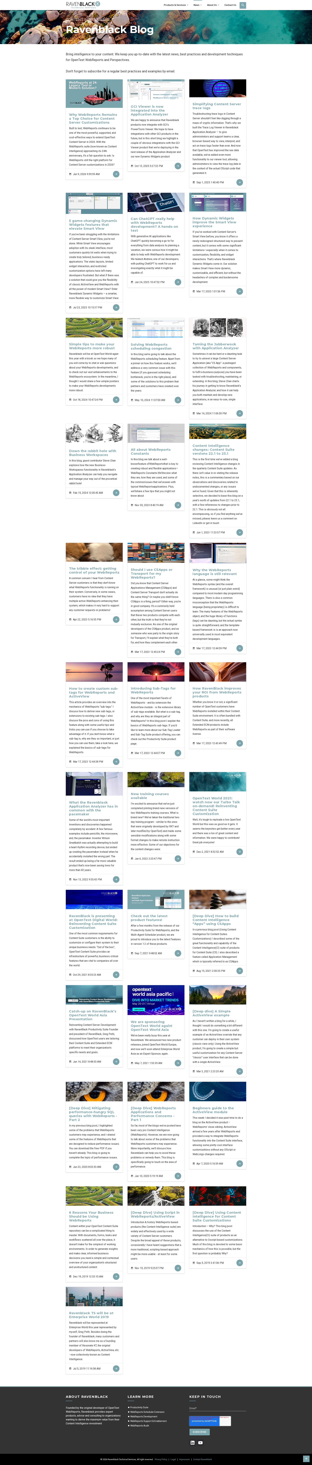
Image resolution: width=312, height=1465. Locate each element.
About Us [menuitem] (212, 5)
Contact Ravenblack (202, 1459)
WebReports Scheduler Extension (147, 1412)
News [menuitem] (196, 5)
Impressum (184, 1459)
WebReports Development (143, 1416)
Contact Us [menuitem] (230, 5)
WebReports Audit (139, 1425)
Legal (173, 1459)
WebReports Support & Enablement (148, 1421)
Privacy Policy (161, 1459)
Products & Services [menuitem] (175, 5)
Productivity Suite (139, 1407)
